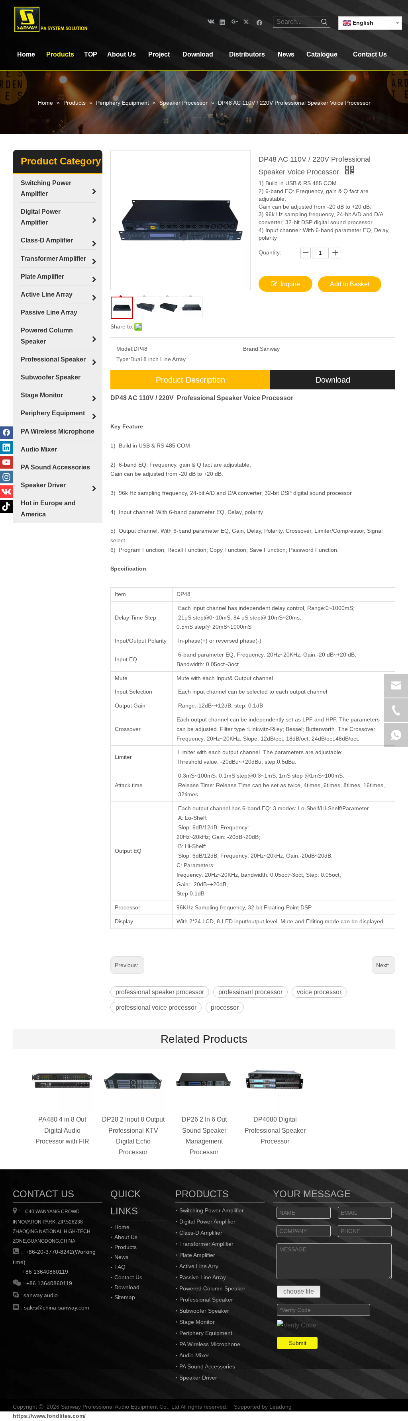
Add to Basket (349, 284)
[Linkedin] (223, 21)
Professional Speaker (206, 1299)
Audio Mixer (194, 1355)
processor (225, 1007)
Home (121, 1227)
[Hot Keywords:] (324, 21)
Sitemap (124, 1297)
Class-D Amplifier (200, 1232)
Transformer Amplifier (206, 1244)
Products (125, 1247)
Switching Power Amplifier (211, 1210)
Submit (297, 1343)
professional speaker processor (160, 992)
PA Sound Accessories (207, 1366)
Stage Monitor (197, 1322)
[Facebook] (260, 21)
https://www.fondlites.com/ (49, 1416)
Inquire (290, 284)
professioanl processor (250, 992)
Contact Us (128, 1277)
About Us (125, 1237)
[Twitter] (247, 21)
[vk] (210, 21)
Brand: (251, 349)
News (121, 1257)
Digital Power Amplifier (207, 1221)
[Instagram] (6, 477)
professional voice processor (156, 1007)
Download (333, 379)
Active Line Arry (198, 1266)
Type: (123, 359)
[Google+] (235, 21)
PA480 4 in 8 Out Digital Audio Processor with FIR (62, 1130)
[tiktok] (6, 506)
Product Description (190, 379)
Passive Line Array (202, 1277)
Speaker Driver (198, 1377)
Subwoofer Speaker (204, 1311)
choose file (298, 1291)
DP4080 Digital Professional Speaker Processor (275, 1130)
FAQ (120, 1267)
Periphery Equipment (205, 1333)
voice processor (319, 992)
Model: (124, 349)
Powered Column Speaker (212, 1288)
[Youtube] (6, 462)
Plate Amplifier (197, 1255)
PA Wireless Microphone (209, 1344)
